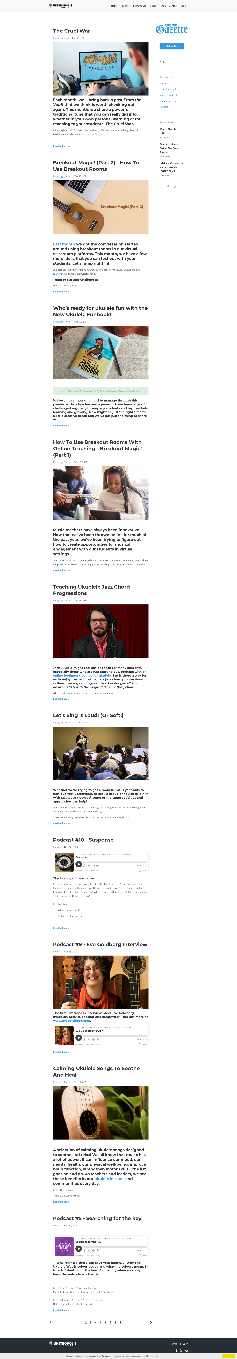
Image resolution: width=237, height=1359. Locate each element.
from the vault (61, 37)
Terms (173, 1343)
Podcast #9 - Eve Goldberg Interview (100, 944)
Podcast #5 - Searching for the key (97, 1218)
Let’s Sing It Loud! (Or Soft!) (88, 715)
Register (125, 5)
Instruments (139, 5)
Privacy (184, 1343)
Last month (64, 244)
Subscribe (171, 46)
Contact (173, 5)
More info (154, 1356)
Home (114, 5)
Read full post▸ (61, 146)
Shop (163, 5)
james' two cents (169, 95)
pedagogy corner (62, 176)
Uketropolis (61, 273)
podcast (57, 846)
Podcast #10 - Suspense (83, 840)
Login (183, 5)
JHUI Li (125, 817)
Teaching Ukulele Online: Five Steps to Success (171, 148)
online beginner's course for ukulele (82, 675)
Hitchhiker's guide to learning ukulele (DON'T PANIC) (171, 167)
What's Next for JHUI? (169, 131)
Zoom (133, 564)
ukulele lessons (109, 1178)
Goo (143, 564)
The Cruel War (71, 31)
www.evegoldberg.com (71, 1020)
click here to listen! (133, 391)
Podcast (153, 5)
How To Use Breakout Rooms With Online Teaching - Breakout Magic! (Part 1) (97, 448)
